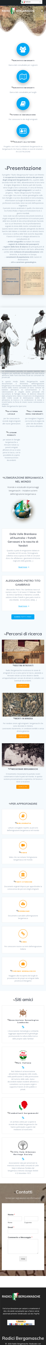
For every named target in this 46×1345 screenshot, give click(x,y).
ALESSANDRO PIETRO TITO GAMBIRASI (23, 582)
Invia (23, 1259)
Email (11, 1227)
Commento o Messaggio (20, 1237)
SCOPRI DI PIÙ (23, 686)
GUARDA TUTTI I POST (23, 617)
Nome (11, 1214)
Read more (22, 567)
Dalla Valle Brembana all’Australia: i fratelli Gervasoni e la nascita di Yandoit (23, 539)
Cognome (28, 1222)
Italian (28, 2)
